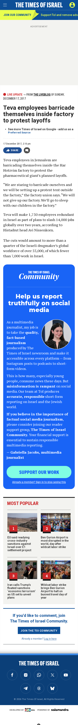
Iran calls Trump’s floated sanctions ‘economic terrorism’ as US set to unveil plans (21, 591)
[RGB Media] (30, 710)
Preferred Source (19, 132)
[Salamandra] (59, 709)
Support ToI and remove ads (59, 15)
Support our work (39, 472)
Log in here (50, 638)
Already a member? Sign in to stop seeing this (39, 482)
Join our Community (17, 15)
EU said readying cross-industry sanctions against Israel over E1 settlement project (19, 544)
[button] (72, 5)
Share (15, 150)
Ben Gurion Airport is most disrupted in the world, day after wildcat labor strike (55, 542)
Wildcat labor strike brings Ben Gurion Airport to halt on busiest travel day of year (54, 591)
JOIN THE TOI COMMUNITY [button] (39, 630)
